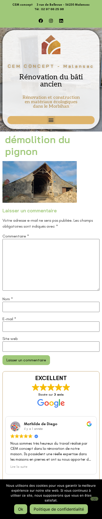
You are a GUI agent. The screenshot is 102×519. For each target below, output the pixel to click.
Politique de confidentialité (59, 509)
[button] (51, 120)
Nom (7, 299)
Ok (20, 509)
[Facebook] (40, 20)
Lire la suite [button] (18, 467)
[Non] (94, 499)
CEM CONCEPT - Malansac (51, 66)
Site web (10, 339)
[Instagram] (51, 20)
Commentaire (15, 236)
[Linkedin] (61, 20)
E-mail (9, 319)
